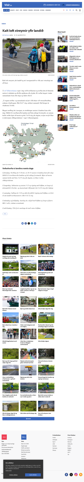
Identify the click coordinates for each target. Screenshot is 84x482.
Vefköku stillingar (13, 474)
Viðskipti (55, 440)
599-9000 (6, 453)
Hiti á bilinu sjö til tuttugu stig (28, 413)
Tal (68, 454)
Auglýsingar (24, 446)
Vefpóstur (23, 458)
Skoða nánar (9, 470)
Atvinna (69, 442)
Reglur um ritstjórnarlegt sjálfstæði (8, 444)
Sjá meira (28, 418)
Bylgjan (69, 448)
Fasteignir (70, 440)
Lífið (54, 444)
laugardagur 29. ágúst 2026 (53, 5)
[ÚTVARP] (73, 10)
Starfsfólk (23, 454)
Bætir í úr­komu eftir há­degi (45, 256)
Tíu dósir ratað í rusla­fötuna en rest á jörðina (75, 68)
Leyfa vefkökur (33, 474)
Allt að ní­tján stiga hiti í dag (45, 309)
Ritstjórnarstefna (25, 450)
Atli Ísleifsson (5, 35)
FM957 (69, 450)
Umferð (23, 456)
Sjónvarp (55, 448)
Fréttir (54, 437)
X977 (69, 452)
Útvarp (54, 450)
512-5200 (26, 444)
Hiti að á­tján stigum (43, 341)
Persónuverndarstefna (7, 447)
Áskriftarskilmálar (25, 452)
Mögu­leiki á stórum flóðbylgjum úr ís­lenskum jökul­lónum (75, 58)
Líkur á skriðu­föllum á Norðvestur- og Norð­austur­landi (8, 379)
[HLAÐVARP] (67, 10)
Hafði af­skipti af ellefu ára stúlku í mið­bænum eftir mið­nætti (75, 48)
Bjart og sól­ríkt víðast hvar (27, 309)
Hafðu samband (25, 448)
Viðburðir (70, 444)
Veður (5, 213)
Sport (54, 442)
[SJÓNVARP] (70, 10)
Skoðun (55, 446)
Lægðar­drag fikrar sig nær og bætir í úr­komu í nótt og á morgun (28, 290)
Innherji (70, 437)
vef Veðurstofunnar (10, 91)
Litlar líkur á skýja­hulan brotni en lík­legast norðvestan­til (26, 343)
